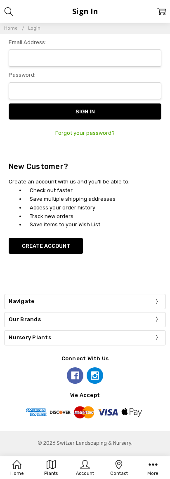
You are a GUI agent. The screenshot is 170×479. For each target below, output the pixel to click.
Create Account (46, 246)
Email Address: (27, 42)
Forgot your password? (85, 133)
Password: (22, 75)
